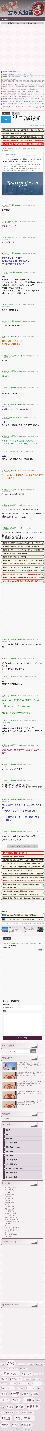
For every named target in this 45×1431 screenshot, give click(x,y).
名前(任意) (6, 1004)
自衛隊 (25, 1412)
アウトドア (22, 1364)
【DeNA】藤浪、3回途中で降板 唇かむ (15, 853)
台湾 (26, 1394)
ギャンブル (10, 1373)
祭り (3, 1412)
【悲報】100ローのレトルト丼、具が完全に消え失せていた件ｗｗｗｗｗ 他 (23, 884)
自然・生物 (9, 1151)
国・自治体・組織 (11, 1177)
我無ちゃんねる (9, 1209)
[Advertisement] (22, 47)
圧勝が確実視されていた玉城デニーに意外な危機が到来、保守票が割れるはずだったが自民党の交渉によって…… (23, 860)
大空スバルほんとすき (10, 888)
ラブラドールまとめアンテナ (14, 1228)
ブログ (8, 1134)
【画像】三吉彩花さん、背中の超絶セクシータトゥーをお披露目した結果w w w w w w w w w (23, 86)
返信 (40, 949)
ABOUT (5, 19)
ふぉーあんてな (9, 1236)
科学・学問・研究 (11, 1164)
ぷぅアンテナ (9, 1232)
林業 (3, 1407)
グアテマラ (39, 1374)
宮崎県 (35, 1394)
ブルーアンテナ (9, 1190)
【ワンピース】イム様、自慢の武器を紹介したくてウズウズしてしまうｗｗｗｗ (23, 867)
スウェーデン (16, 1379)
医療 (16, 1393)
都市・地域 (9, 1155)
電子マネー (25, 1418)
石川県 (34, 1406)
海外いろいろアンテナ (12, 1217)
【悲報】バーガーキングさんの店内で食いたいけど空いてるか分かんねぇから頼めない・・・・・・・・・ (23, 567)
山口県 (5, 1400)
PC (12, 1363)
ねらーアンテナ (9, 1200)
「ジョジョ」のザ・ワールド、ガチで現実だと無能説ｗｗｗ (21, 863)
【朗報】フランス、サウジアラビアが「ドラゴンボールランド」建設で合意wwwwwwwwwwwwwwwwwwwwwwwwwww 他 (23, 881)
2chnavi (7, 1192)
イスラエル (40, 1364)
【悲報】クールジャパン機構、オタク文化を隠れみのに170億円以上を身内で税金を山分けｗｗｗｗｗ (23, 101)
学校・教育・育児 (11, 1173)
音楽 (5, 1424)
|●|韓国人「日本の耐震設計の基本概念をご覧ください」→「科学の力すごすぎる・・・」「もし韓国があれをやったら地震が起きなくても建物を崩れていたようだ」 (23, 94)
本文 (4, 1011)
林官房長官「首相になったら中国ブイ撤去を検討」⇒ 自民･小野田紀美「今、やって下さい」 (23, 144)
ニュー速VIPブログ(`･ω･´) (13, 1221)
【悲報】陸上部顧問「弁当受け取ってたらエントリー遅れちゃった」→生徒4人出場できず (23, 543)
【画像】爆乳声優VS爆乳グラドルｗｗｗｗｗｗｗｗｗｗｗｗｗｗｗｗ (21, 71)
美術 (18, 1412)
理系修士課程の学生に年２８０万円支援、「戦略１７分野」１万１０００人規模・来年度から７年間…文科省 (23, 130)
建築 (17, 1400)
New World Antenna (11, 1234)
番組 (21, 1406)
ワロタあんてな (9, 1207)
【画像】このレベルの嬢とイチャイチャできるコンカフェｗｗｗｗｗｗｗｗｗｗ (23, 76)
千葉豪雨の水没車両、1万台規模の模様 (15, 553)
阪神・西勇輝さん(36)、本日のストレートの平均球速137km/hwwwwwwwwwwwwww (23, 81)
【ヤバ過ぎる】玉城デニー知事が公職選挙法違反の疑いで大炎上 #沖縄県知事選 (23, 137)
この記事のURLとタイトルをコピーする (22, 846)
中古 (40, 1388)
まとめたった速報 (10, 1213)
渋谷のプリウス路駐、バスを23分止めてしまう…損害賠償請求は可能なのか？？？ (23, 89)
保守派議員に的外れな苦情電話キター (14, 133)
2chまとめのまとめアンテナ (13, 1219)
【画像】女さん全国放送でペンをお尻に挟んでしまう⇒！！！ (19, 74)
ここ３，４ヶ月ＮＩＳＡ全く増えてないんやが (17, 870)
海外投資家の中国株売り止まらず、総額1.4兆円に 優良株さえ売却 (23, 140)
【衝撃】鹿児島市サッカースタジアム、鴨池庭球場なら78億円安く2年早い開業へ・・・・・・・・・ (23, 574)
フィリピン (24, 1384)
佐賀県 (4, 1394)
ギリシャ (27, 1374)
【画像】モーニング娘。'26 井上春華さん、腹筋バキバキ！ (21, 895)
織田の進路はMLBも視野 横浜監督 (13, 856)
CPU (3, 1364)
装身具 (32, 1412)
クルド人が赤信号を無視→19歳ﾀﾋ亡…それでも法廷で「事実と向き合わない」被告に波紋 (23, 91)
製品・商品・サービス (13, 1147)
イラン (3, 1368)
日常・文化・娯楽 (11, 1160)
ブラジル (37, 1383)
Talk (6, 1226)
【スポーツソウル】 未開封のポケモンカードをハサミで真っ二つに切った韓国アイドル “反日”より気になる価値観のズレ (23, 103)
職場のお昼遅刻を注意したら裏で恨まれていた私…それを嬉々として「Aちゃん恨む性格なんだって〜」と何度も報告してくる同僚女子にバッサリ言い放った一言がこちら (23, 898)
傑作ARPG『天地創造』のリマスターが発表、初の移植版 (21, 546)
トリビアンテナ (9, 1211)
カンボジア (24, 1368)
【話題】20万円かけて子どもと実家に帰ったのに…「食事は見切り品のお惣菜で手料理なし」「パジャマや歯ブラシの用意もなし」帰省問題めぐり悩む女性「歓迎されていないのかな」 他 (23, 99)
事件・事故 (9, 1138)
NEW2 (7, 1204)
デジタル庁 (37, 1379)
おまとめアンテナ (10, 1230)
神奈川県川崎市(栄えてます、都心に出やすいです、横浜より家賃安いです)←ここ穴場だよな (23, 84)
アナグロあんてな (10, 1188)
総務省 (10, 1412)
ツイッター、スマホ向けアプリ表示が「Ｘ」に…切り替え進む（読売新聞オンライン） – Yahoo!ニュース (22, 160)
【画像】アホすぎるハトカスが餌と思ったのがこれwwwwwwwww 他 (23, 877)
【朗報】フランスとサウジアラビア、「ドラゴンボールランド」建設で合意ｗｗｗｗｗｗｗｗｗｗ (23, 564)
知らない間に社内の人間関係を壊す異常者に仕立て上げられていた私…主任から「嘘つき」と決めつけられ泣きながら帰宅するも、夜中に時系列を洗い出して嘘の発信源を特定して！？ (23, 581)
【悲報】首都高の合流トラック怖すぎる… (16, 557)
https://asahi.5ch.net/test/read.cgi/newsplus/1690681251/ (25, 923)
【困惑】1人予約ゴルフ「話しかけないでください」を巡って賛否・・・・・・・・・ (23, 560)
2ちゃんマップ (9, 1196)
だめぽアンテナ (9, 1202)
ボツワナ (20, 1388)
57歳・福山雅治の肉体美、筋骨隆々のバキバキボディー (20, 891)
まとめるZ (8, 1223)
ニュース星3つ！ (10, 1215)
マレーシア (31, 1388)
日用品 (29, 1400)
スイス (4, 1379)
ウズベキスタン (13, 1368)
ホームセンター (8, 1388)
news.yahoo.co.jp (10, 154)
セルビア (28, 1379)
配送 (7, 1418)
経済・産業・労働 (11, 1143)
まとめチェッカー (10, 1194)
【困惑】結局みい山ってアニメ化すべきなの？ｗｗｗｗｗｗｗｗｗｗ (23, 571)
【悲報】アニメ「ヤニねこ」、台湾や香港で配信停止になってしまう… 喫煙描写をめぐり (23, 96)
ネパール (4, 1383)
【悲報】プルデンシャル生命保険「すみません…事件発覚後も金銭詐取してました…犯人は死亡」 (23, 550)
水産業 (10, 1407)
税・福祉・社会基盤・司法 (14, 1168)
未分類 (16, 113)
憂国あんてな (9, 1198)
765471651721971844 (9, 79)
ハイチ (13, 1384)
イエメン (31, 1364)
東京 (39, 1400)
